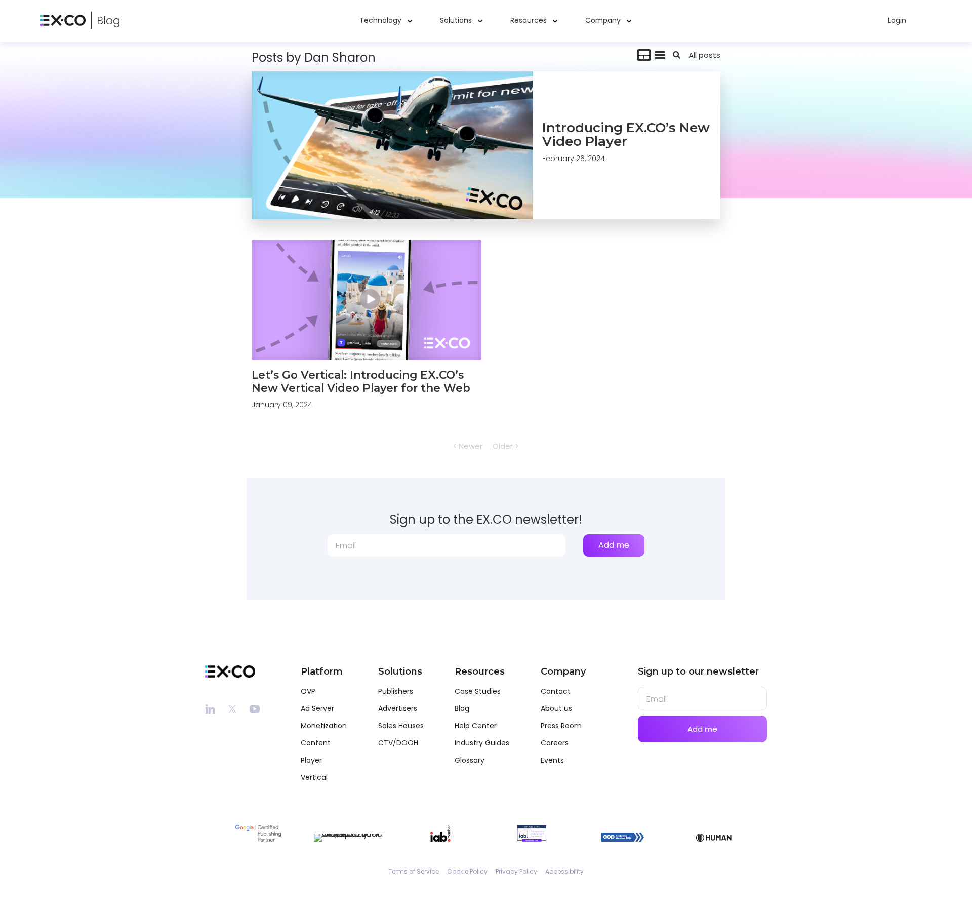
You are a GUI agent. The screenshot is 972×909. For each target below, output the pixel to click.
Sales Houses (401, 726)
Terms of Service (413, 871)
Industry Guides (482, 743)
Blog (108, 20)
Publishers (395, 691)
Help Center (476, 726)
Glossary (469, 760)
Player (311, 760)
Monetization (324, 726)
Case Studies (478, 691)
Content (316, 743)
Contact (556, 691)
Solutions (456, 20)
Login (897, 20)
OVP (308, 691)
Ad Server (317, 708)
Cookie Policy (467, 871)
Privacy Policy (516, 871)
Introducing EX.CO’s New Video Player (626, 134)
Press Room (561, 726)
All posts (704, 55)
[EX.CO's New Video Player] (392, 145)
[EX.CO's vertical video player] (366, 300)
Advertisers (397, 708)
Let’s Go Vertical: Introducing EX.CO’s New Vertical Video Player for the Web (361, 381)
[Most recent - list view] (660, 55)
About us (556, 708)
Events (552, 760)
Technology (380, 20)
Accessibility (564, 871)
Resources (528, 20)
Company (603, 20)
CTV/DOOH (398, 743)
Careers (555, 743)
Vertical (314, 777)
